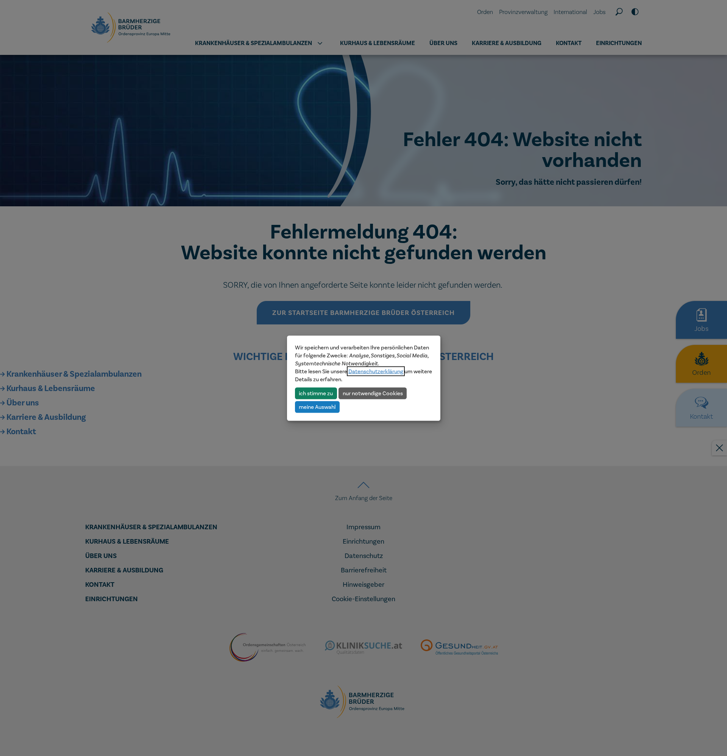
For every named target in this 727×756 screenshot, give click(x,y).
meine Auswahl (317, 406)
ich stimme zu (316, 393)
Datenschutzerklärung (375, 371)
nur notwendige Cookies (373, 393)
